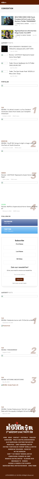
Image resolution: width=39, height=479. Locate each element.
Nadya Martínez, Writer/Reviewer (15, 466)
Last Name (19, 251)
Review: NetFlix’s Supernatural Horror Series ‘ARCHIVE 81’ (19, 207)
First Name (19, 244)
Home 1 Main (32, 466)
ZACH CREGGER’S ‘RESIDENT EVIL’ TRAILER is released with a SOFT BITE (21, 48)
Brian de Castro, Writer (13, 459)
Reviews (3, 204)
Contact (16, 437)
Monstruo (10, 444)
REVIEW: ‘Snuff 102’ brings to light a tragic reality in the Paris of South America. (18, 144)
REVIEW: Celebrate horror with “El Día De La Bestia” (18, 320)
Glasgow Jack (29, 459)
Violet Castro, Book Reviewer (24, 440)
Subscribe (8, 440)
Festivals (24, 437)
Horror (3, 172)
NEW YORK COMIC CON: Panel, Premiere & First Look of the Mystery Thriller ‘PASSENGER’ (25, 19)
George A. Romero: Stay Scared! (19, 463)
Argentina (4, 141)
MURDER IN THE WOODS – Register (19, 449)
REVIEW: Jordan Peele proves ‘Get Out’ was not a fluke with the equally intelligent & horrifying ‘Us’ (18, 410)
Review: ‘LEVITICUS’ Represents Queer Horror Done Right (21, 56)
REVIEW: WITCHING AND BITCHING (12, 379)
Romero (25, 461)
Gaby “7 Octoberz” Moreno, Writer (19, 454)
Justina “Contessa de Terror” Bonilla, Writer (19, 447)
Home (5, 437)
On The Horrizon (19, 451)
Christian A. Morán (22, 23)
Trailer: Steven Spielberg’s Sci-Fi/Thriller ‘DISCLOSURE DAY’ (21, 64)
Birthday (19, 259)
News (10, 437)
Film (2, 107)
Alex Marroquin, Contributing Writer (19, 442)
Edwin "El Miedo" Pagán (23, 35)
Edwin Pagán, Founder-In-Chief (19, 456)
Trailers (32, 437)
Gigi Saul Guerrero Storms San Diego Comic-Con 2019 (25, 32)
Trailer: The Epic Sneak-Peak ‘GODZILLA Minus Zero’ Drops (21, 72)
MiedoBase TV (16, 461)
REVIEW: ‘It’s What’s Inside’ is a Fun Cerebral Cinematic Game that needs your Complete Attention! (16, 111)
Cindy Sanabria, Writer (24, 444)
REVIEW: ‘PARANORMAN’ (9, 350)
